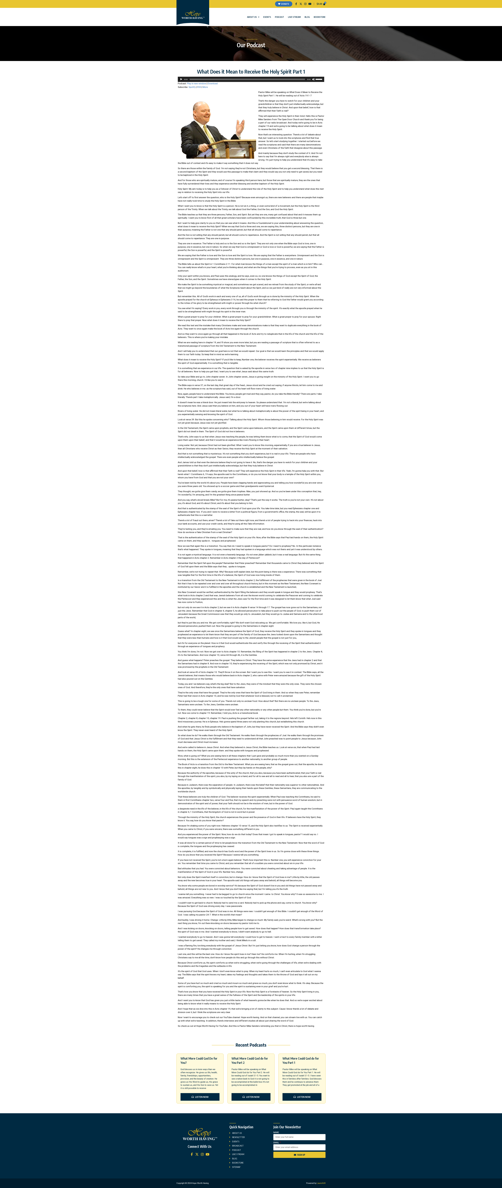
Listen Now (202, 1096)
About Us (252, 17)
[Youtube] (310, 4)
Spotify (192, 87)
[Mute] (313, 79)
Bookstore (320, 17)
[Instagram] (305, 4)
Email (276, 1143)
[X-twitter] (301, 4)
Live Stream (294, 17)
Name (276, 1132)
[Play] (181, 79)
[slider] (319, 79)
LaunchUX (321, 1183)
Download (213, 83)
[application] (251, 79)
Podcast (279, 17)
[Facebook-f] (296, 4)
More (205, 87)
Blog (307, 17)
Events (267, 17)
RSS (199, 87)
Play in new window (196, 83)
